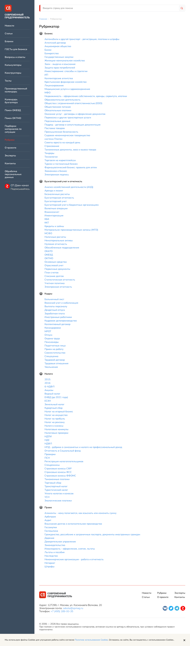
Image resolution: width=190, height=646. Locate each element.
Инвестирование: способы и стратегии (66, 71)
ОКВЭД (49, 254)
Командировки (53, 327)
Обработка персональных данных (13, 174)
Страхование (52, 146)
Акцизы (49, 390)
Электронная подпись (57, 174)
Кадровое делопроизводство (61, 320)
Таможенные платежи (57, 479)
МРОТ (48, 331)
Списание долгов (54, 276)
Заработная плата (55, 313)
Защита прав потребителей (60, 67)
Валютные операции (56, 208)
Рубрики (161, 593)
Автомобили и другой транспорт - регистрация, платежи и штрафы (82, 39)
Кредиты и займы (54, 226)
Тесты (8, 80)
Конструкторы (13, 73)
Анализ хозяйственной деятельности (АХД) (69, 187)
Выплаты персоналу (56, 306)
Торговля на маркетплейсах (60, 160)
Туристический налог (56, 490)
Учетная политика (55, 283)
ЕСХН (48, 401)
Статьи (8, 33)
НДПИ (48, 436)
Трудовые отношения (56, 363)
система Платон (53, 139)
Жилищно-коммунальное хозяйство (65, 60)
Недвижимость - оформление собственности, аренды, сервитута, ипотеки (86, 96)
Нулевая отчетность (56, 244)
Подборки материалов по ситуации (13, 129)
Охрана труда (52, 338)
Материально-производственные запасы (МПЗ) (71, 229)
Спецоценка (51, 356)
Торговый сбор (53, 482)
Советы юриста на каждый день (62, 142)
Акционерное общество (58, 46)
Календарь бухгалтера (11, 101)
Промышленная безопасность (61, 131)
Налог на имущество (56, 415)
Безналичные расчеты (57, 194)
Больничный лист (54, 299)
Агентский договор (55, 42)
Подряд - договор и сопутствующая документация (72, 124)
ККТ (47, 222)
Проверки (50, 454)
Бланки (9, 41)
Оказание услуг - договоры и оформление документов (75, 114)
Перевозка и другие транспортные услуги (68, 117)
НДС (47, 440)
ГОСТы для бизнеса (16, 49)
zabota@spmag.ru (73, 608)
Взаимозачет (52, 212)
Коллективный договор (57, 324)
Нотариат (50, 563)
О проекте (10, 147)
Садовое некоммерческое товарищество (67, 135)
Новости (9, 25)
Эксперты (10, 155)
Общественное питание (58, 107)
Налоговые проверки (56, 433)
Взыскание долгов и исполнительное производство (73, 523)
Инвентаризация (54, 215)
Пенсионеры (52, 342)
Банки (48, 50)
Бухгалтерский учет (56, 201)
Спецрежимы (52, 465)
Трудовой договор (55, 360)
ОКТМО (49, 258)
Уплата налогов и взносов (59, 493)
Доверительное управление (60, 541)
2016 (47, 383)
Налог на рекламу (55, 422)
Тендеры (49, 153)
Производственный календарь (16, 90)
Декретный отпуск (55, 310)
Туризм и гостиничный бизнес (61, 164)
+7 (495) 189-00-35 (62, 611)
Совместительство (55, 352)
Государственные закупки (59, 57)
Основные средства (56, 262)
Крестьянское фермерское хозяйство (66, 82)
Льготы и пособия (55, 552)
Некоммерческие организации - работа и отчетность (74, 559)
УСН (47, 497)
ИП (46, 74)
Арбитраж (50, 516)
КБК (47, 219)
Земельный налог (54, 404)
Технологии (51, 156)
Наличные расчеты (55, 237)
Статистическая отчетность (60, 279)
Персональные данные (57, 121)
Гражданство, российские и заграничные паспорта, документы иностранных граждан (92, 534)
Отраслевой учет (54, 265)
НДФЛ (48, 443)
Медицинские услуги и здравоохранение (67, 89)
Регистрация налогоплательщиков (64, 461)
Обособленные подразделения (62, 247)
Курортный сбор (53, 408)
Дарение (49, 538)
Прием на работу (54, 349)
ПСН (47, 458)
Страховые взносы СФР (58, 468)
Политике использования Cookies (91, 639)
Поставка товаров (55, 128)
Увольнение (51, 367)
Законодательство (55, 545)
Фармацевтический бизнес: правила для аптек (71, 167)
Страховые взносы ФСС (58, 472)
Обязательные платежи (58, 110)
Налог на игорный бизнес (59, 411)
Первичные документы (57, 269)
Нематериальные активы (59, 240)
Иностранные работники (58, 317)
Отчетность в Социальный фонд (63, 450)
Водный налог (52, 393)
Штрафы (49, 566)
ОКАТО (49, 251)
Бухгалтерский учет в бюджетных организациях (72, 205)
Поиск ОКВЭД (13, 110)
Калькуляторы (13, 65)
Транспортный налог (56, 486)
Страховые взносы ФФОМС (60, 475)
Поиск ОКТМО (13, 118)
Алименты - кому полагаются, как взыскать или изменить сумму (80, 513)
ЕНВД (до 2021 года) (56, 397)
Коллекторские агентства (59, 78)
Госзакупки (51, 527)
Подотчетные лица (55, 345)
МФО (47, 92)
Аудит (48, 520)
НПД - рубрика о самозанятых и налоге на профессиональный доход (83, 447)
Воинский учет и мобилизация (61, 303)
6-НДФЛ (49, 386)
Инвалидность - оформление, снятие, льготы (70, 548)
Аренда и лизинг (54, 190)
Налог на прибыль (55, 418)
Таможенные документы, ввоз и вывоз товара (70, 149)
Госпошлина (51, 531)
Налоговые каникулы (56, 429)
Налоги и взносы (54, 425)
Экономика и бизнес (56, 171)
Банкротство (52, 53)
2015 (47, 379)
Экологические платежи (58, 500)
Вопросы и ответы (15, 57)
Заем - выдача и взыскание (60, 64)
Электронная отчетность (58, 286)
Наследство (51, 556)
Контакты (10, 163)
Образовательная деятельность (62, 99)
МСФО (48, 233)
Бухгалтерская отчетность (59, 197)
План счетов (51, 272)
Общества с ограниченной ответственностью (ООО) (73, 103)
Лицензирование (54, 85)
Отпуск (48, 335)
